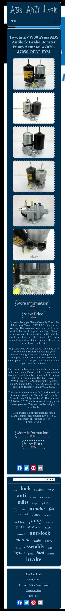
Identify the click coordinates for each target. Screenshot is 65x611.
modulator (20, 522)
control (22, 514)
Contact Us (33, 579)
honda (21, 534)
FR (36, 595)
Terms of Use (33, 590)
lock (26, 488)
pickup (18, 548)
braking (51, 554)
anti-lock (40, 533)
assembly (34, 546)
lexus (51, 489)
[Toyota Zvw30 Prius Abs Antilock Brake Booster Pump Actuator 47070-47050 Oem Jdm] (34, 74)
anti (21, 495)
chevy (48, 540)
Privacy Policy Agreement (34, 585)
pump (35, 520)
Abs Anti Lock (34, 574)
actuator (37, 508)
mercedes (45, 497)
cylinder (45, 503)
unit (50, 547)
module (23, 539)
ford (40, 552)
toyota (19, 552)
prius (30, 553)
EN (31, 595)
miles (23, 502)
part (20, 526)
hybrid (19, 509)
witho (38, 540)
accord (48, 527)
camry (47, 515)
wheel (15, 491)
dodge (36, 514)
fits (51, 509)
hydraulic (50, 523)
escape (34, 503)
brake (33, 559)
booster (33, 497)
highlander (34, 527)
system (39, 489)
